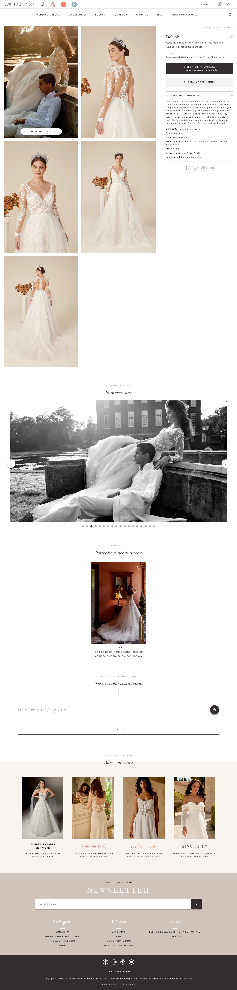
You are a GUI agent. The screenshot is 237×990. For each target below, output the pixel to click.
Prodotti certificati (118, 945)
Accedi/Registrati (118, 971)
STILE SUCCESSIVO (218, 27)
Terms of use (129, 984)
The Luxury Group (118, 940)
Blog (159, 14)
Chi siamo (118, 931)
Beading (180, 152)
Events (100, 14)
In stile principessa (189, 128)
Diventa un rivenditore (62, 936)
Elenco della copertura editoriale (174, 931)
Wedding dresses (48, 14)
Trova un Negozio (184, 14)
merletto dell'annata (185, 141)
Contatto (62, 931)
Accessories (78, 14)
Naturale (183, 137)
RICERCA (118, 729)
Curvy (176, 148)
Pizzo (189, 152)
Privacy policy (108, 984)
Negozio (207, 4)
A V (180, 133)
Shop (62, 945)
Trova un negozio (62, 940)
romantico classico (207, 141)
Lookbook (120, 14)
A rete (197, 152)
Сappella (196, 157)
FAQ (118, 936)
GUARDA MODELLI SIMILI (199, 82)
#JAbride (142, 14)
